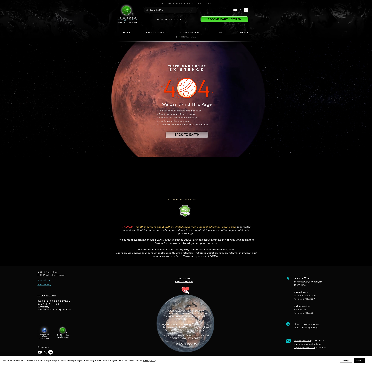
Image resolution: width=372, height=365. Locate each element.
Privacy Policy (149, 360)
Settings (346, 360)
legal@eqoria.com (303, 344)
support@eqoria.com (304, 347)
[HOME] (176, 37)
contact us (46, 295)
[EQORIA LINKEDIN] (246, 10)
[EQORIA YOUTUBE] (235, 10)
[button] (186, 3)
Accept (359, 360)
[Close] (368, 360)
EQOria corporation (53, 301)
